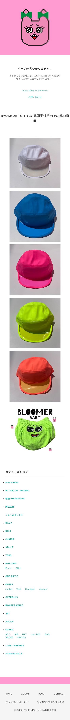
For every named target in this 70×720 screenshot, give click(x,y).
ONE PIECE (11, 576)
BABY (8, 523)
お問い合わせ (35, 97)
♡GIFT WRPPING (14, 645)
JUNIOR (9, 539)
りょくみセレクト (14, 515)
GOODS (22, 637)
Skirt (18, 568)
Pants (8, 568)
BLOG (41, 694)
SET (7, 613)
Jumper (43, 589)
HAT (24, 634)
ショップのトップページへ (35, 90)
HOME (8, 694)
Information (11, 482)
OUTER (9, 584)
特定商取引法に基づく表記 (50, 702)
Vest (18, 589)
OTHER (9, 629)
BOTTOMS (11, 563)
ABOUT (25, 694)
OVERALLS (11, 597)
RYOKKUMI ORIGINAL (17, 490)
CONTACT (59, 694)
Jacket (8, 589)
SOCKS (9, 621)
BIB (16, 634)
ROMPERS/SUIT (14, 605)
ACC (7, 634)
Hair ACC (36, 634)
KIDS (8, 531)
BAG (47, 634)
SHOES (9, 637)
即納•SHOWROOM (15, 498)
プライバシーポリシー (17, 702)
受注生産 (9, 507)
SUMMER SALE (13, 653)
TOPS (8, 555)
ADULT (9, 547)
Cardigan (30, 589)
